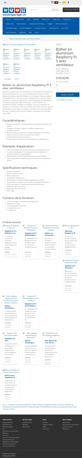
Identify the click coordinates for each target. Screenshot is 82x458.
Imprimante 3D (53, 28)
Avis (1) (17, 79)
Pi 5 (16, 405)
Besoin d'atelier (21, 24)
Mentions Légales (8, 427)
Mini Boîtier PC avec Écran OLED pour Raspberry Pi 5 (51, 344)
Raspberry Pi (46, 19)
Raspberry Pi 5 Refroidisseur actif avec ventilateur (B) (31, 236)
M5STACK (36, 19)
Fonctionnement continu (65, 407)
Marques (45, 422)
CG (3, 429)
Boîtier (27, 405)
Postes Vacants (7, 424)
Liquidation (22, 32)
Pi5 (10, 409)
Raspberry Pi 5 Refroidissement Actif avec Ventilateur (31, 307)
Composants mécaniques (36, 24)
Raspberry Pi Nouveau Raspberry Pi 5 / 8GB (71, 269)
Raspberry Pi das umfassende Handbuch (10, 341)
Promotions (46, 429)
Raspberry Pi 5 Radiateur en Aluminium (10, 233)
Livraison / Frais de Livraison (11, 437)
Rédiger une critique (66, 100)
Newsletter (66, 429)
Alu (41, 407)
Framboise (11, 405)
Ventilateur (40, 405)
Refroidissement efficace (20, 407)
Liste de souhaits (68, 427)
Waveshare (65, 69)
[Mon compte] (73, 2)
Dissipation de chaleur (50, 405)
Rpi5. (13, 409)
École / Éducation (11, 32)
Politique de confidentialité (10, 442)
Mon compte (66, 422)
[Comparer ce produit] (60, 44)
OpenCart (13, 454)
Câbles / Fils (56, 19)
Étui (30, 405)
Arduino (8, 19)
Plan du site (26, 427)
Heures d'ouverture (8, 440)
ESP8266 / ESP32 (19, 19)
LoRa (28, 19)
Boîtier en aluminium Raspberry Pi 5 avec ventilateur (24, 39)
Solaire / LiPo (10, 24)
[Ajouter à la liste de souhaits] (57, 44)
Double (34, 405)
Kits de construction (61, 24)
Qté (57, 85)
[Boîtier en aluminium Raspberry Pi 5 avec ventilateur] (28, 44)
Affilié (44, 427)
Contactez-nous (27, 422)
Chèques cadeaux (48, 424)
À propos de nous (8, 422)
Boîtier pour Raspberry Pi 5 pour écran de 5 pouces (10, 378)
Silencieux (61, 405)
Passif (75, 407)
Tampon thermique (34, 407)
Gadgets (50, 24)
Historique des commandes (71, 424)
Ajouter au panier (67, 95)
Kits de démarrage (11, 28)
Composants (66, 19)
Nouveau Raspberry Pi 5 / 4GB (71, 233)
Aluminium (21, 405)
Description (7, 79)
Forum (37, 32)
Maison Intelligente (25, 28)
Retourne (25, 424)
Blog (30, 32)
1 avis (57, 100)
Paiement (5, 435)
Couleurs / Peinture (40, 28)
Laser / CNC (64, 28)
